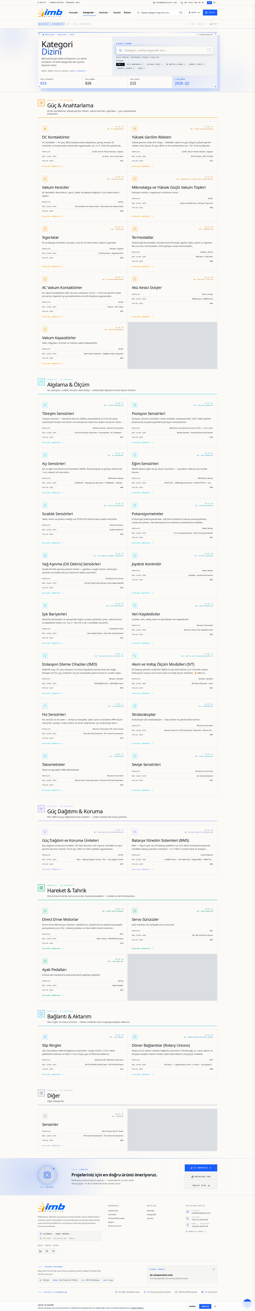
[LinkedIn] (40, 1251)
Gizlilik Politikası (137, 1308)
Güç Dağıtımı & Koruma (176, 64)
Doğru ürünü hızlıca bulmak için (64, 71)
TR (209, 3)
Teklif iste (199, 1186)
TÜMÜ (120, 64)
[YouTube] (53, 1251)
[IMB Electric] (50, 12)
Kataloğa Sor (202, 1177)
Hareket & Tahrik (197, 64)
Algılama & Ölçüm (154, 64)
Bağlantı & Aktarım (126, 68)
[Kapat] (215, 1306)
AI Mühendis (201, 1168)
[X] (47, 1251)
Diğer (141, 68)
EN (214, 3)
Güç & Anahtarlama (135, 64)
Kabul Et (205, 1306)
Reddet (192, 1306)
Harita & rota (196, 1231)
